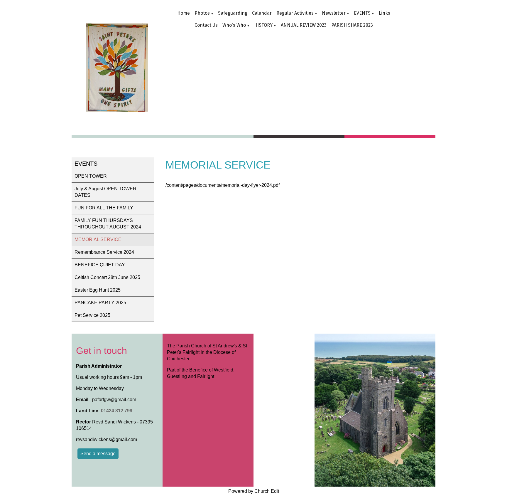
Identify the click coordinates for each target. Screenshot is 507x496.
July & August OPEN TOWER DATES (105, 192)
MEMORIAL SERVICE (98, 239)
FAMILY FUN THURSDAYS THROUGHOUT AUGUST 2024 (108, 223)
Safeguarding (232, 13)
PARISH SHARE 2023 (352, 25)
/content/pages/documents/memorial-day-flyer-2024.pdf (222, 185)
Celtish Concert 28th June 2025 (107, 277)
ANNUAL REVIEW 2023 (304, 25)
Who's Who (234, 25)
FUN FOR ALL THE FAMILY (104, 207)
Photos (202, 13)
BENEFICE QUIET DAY (100, 264)
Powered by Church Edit (253, 491)
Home (183, 13)
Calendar (262, 13)
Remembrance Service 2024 (104, 252)
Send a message (98, 453)
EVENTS (362, 13)
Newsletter (334, 13)
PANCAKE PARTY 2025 (100, 302)
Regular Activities (295, 13)
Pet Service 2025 (92, 315)
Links (384, 13)
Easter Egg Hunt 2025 (98, 289)
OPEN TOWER (91, 176)
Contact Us (206, 25)
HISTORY (263, 25)
